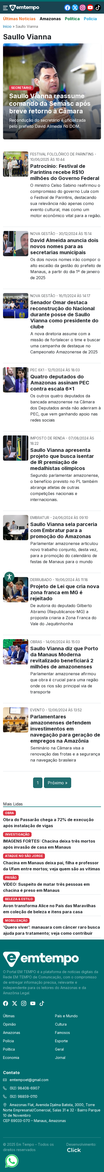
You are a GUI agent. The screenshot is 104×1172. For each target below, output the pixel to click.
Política (72, 18)
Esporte (61, 1041)
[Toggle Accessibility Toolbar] (9, 576)
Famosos (62, 1032)
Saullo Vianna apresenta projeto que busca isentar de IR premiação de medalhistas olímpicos (62, 459)
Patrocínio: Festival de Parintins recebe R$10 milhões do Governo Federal (64, 172)
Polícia (90, 18)
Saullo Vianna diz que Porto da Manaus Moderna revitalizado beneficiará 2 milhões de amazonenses (64, 657)
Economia (11, 1057)
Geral (59, 1049)
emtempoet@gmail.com (29, 1080)
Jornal (60, 1057)
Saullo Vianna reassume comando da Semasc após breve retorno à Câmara (50, 103)
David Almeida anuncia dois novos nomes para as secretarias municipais (64, 246)
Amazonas (50, 18)
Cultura (61, 1024)
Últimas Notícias (19, 18)
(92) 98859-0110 (23, 1096)
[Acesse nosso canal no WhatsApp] (11, 1160)
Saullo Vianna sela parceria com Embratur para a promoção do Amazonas (63, 530)
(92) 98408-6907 (24, 1088)
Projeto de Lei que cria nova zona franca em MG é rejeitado (64, 592)
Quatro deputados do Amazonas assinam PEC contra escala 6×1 (59, 383)
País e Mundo (66, 1016)
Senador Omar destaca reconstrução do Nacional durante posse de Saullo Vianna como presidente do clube (64, 314)
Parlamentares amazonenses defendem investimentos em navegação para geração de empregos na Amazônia (65, 729)
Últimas (9, 1016)
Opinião (9, 1024)
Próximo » (57, 782)
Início (7, 26)
